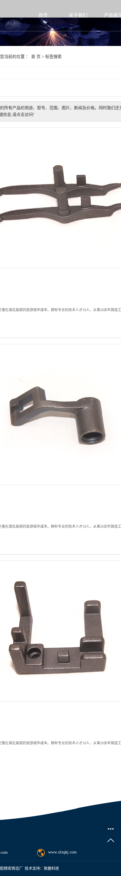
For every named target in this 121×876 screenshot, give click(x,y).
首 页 (36, 56)
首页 (43, 15)
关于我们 (78, 15)
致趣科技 (51, 868)
